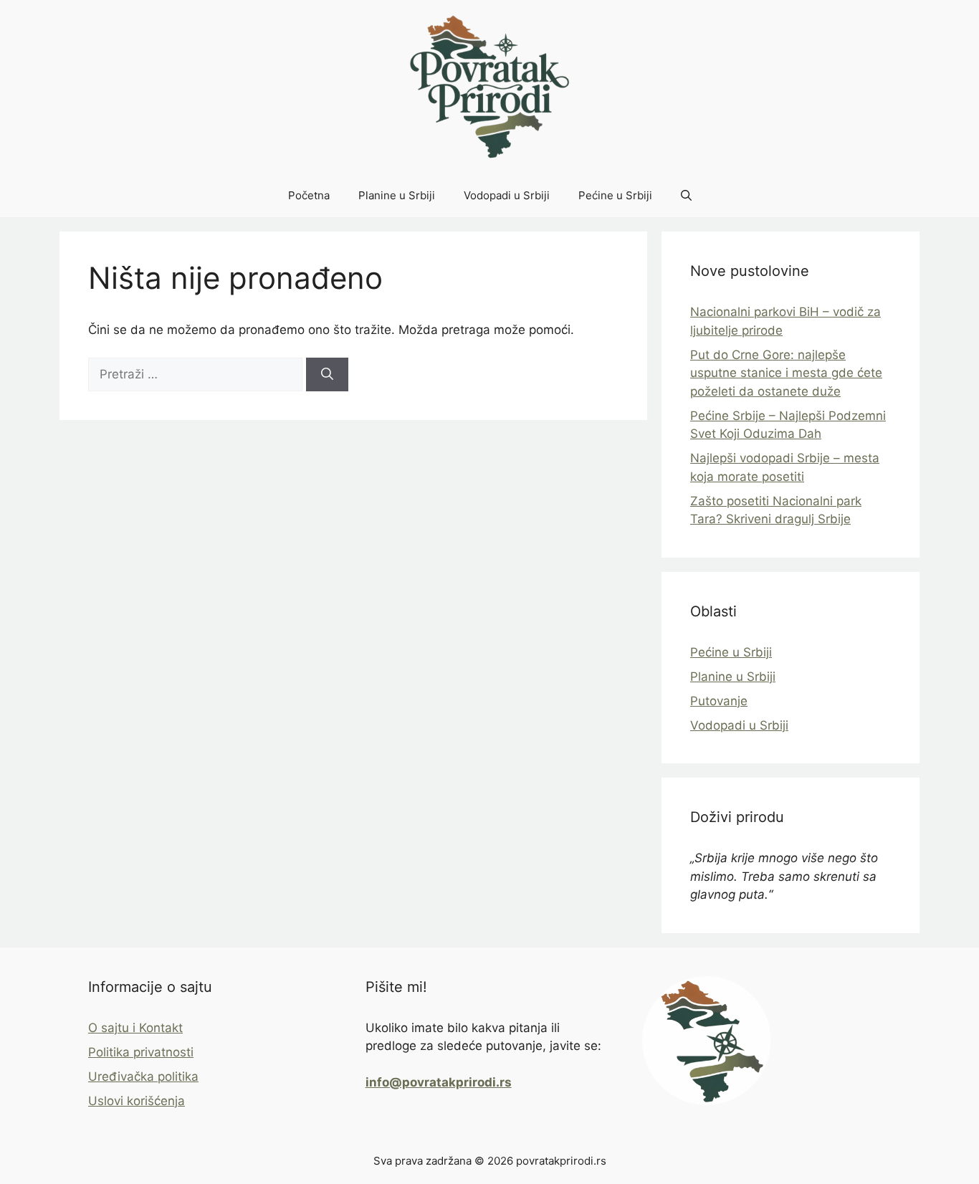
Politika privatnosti (141, 1052)
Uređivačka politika (143, 1076)
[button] (686, 195)
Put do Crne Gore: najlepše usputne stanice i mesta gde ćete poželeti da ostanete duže (786, 373)
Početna (309, 195)
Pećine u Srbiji (615, 195)
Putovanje (719, 701)
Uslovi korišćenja (136, 1101)
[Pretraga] (327, 375)
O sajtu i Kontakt (135, 1028)
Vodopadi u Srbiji (507, 195)
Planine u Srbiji (396, 195)
